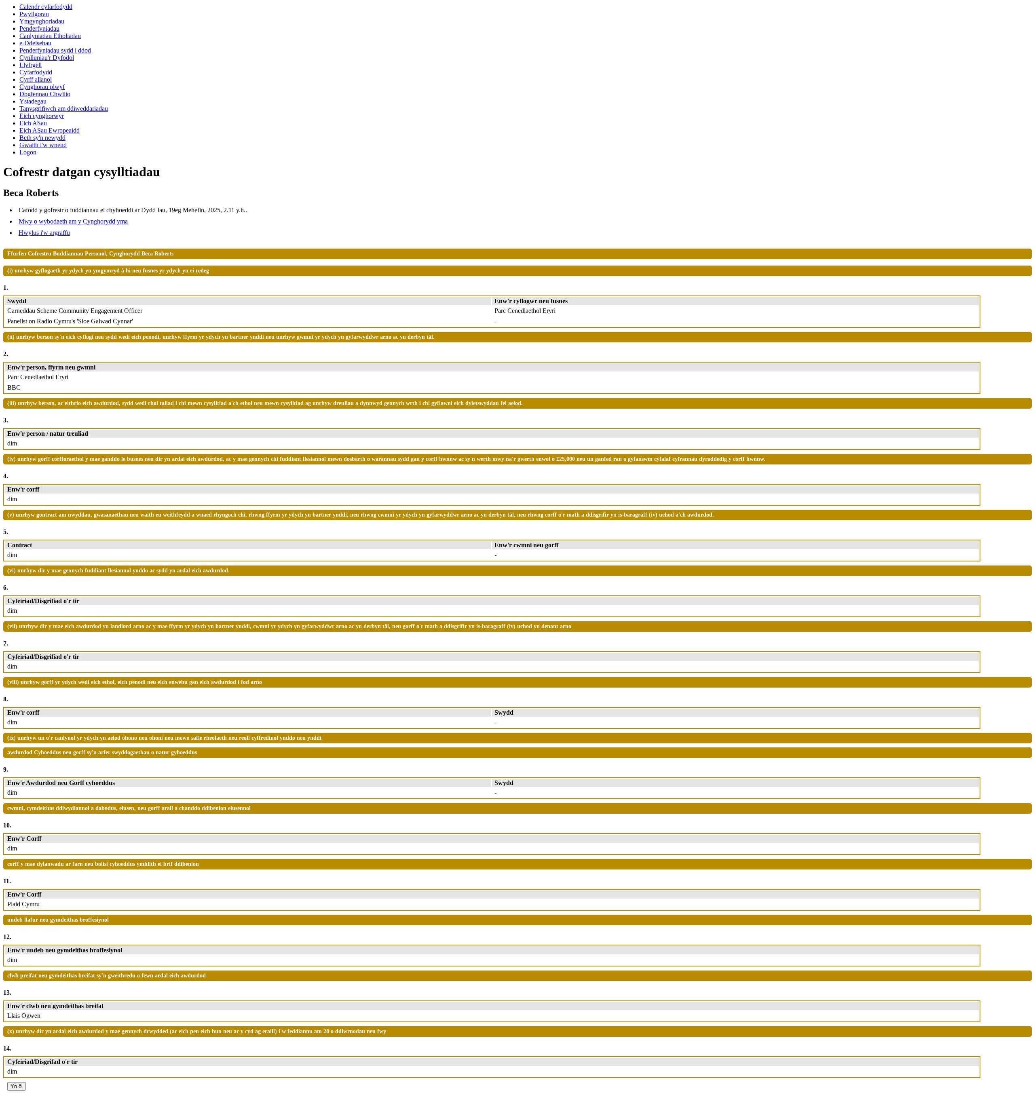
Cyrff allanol (35, 79)
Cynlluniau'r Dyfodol (46, 57)
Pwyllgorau (34, 14)
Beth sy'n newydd (42, 137)
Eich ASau (33, 123)
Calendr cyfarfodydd (45, 6)
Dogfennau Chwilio (44, 94)
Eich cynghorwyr (41, 115)
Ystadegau (32, 101)
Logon (27, 152)
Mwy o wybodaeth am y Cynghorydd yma (73, 221)
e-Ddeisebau (35, 43)
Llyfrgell (30, 64)
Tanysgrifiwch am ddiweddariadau (63, 108)
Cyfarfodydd (35, 72)
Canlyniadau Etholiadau (50, 35)
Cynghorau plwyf (42, 86)
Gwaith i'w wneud (43, 144)
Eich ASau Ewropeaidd (49, 130)
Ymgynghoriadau (41, 21)
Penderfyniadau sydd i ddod (55, 50)
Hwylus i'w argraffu (44, 232)
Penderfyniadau (39, 28)
